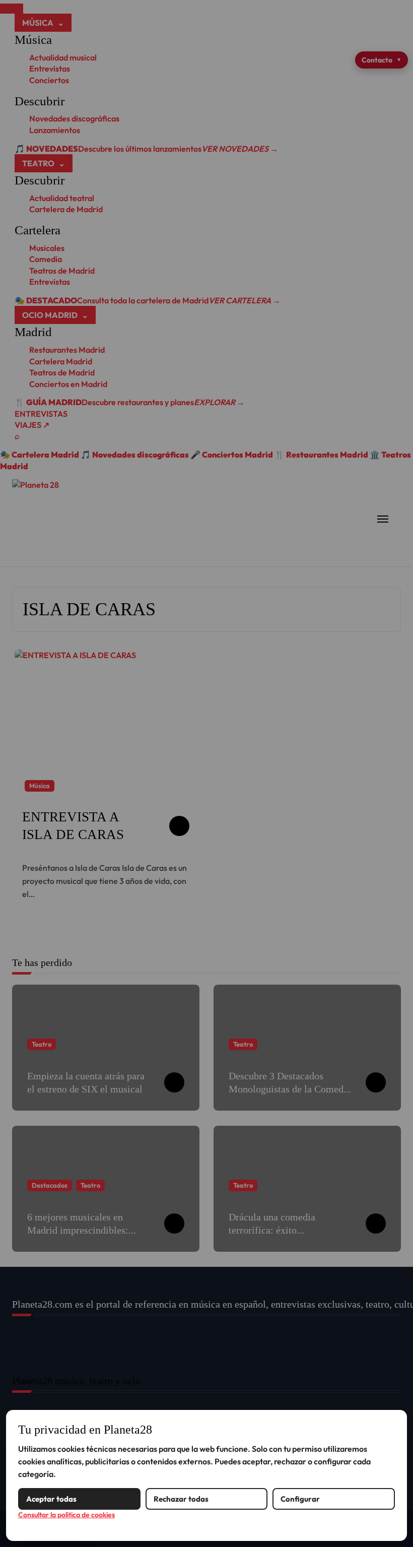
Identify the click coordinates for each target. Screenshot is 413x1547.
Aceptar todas (51, 1499)
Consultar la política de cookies (66, 1514)
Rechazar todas (181, 1499)
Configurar (300, 1499)
